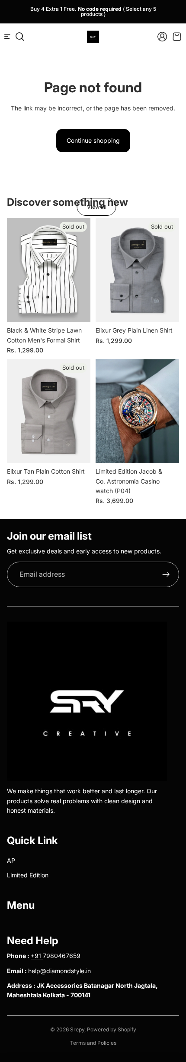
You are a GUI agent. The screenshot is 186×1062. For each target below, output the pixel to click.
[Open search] (20, 36)
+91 (37, 955)
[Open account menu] (162, 36)
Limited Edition (27, 875)
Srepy (77, 1029)
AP (11, 860)
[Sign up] (166, 575)
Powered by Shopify (111, 1029)
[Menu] (10, 37)
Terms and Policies (93, 1043)
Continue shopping (93, 140)
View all (96, 207)
